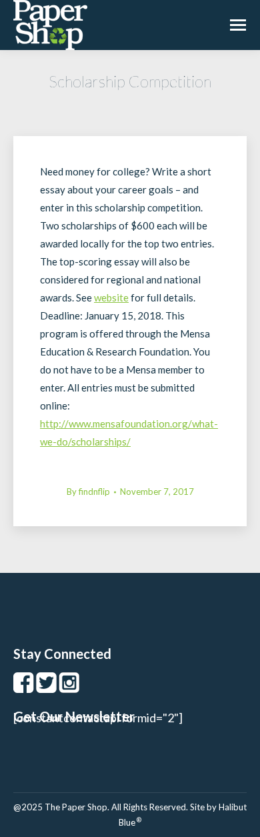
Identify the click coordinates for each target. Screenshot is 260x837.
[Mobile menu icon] (238, 25)
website (111, 297)
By (88, 491)
